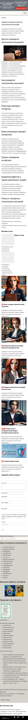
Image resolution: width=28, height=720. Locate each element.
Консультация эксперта (6, 651)
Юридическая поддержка (7, 536)
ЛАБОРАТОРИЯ (7, 553)
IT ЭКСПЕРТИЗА (7, 563)
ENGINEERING (6, 551)
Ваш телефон (4, 502)
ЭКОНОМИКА (6, 569)
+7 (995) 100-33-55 (21, 4)
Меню (25, 13)
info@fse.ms (21, 6)
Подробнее (16, 715)
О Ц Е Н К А (6, 557)
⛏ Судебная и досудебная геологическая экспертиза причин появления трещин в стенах (7, 270)
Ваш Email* (4, 493)
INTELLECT (6, 575)
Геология (3, 17)
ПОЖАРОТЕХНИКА (8, 561)
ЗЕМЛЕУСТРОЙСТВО (8, 559)
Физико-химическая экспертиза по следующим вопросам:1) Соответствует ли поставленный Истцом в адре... (15, 675)
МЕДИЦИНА (6, 571)
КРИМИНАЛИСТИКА (8, 549)
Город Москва (7, 625)
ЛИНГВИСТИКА (7, 573)
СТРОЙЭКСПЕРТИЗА (8, 547)
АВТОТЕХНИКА (7, 555)
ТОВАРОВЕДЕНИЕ (7, 565)
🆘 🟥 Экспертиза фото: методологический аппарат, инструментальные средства (10, 431)
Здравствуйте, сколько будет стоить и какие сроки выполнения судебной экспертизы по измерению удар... (14, 669)
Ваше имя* (4, 496)
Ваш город (4, 508)
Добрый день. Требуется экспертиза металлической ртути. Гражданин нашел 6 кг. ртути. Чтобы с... (15, 681)
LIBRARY (5, 577)
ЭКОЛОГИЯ (6, 567)
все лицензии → (4, 620)
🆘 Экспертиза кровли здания (10, 461)
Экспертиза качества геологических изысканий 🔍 (7, 249)
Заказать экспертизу (21, 8)
